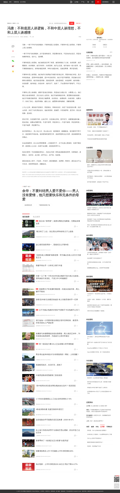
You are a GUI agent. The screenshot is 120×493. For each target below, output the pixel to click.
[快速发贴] (13, 46)
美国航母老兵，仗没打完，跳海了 (49, 365)
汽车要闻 (89, 361)
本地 (97, 426)
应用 (10, 2)
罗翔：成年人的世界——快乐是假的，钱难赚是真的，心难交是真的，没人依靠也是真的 (99, 66)
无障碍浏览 (16, 2)
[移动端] (71, 2)
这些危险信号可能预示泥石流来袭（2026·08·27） (55, 420)
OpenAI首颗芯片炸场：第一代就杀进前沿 (98, 352)
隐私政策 (63, 491)
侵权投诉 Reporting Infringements (95, 491)
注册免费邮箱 (105, 2)
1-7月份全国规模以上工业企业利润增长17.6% (54, 399)
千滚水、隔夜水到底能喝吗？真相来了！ (98, 131)
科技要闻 (89, 319)
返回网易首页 (28, 205)
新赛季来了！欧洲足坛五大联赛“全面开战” (52, 441)
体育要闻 (89, 190)
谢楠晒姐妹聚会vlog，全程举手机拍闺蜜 (98, 268)
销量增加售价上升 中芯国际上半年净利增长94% (54, 451)
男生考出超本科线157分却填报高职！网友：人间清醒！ (57, 354)
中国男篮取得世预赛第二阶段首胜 (49, 375)
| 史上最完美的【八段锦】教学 (96, 406)
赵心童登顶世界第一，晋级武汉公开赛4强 (52, 245)
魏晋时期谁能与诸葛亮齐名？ (95, 442)
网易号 (14, 23)
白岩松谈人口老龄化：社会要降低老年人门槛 (99, 434)
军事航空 (109, 426)
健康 (92, 426)
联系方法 (48, 491)
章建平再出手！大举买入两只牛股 (49, 265)
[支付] (88, 2)
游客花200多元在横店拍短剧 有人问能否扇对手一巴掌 (57, 299)
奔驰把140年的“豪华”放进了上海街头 (97, 387)
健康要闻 (89, 110)
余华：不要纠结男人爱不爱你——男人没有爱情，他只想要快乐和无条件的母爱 (50, 195)
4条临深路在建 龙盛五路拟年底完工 (50, 409)
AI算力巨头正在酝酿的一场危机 (95, 311)
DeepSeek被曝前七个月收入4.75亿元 (97, 348)
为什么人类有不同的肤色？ (94, 438)
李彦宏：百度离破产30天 (94, 446)
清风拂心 (25, 36)
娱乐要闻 (89, 235)
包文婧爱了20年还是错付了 (94, 258)
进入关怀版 (23, 2)
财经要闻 (89, 276)
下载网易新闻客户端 (44, 205)
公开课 (102, 426)
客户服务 (58, 491)
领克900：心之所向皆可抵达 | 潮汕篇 (97, 378)
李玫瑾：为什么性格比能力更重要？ (97, 430)
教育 (88, 426)
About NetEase (35, 491)
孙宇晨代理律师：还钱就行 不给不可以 (97, 182)
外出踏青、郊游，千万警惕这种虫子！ (97, 127)
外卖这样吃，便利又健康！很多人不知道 (98, 135)
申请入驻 (78, 23)
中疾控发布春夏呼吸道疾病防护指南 (97, 139)
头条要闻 (89, 148)
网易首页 (6, 2)
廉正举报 (84, 491)
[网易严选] (83, 2)
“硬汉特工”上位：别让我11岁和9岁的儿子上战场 (54, 231)
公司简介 (42, 491)
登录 (98, 2)
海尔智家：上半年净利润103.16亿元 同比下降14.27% (57, 464)
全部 (111, 52)
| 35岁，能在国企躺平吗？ (95, 421)
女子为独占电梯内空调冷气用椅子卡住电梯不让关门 (59, 310)
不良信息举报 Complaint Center (73, 491)
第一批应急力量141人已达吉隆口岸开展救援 (56, 344)
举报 (80, 36)
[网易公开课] (77, 2)
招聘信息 (53, 491)
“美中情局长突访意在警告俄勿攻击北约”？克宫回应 (56, 386)
